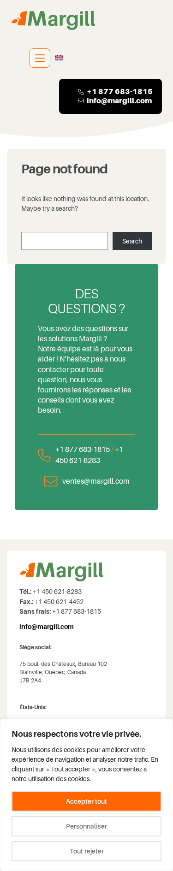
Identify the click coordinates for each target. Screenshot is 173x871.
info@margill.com (119, 100)
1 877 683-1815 (122, 91)
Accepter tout (86, 801)
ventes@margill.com (96, 481)
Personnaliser (86, 826)
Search (132, 241)
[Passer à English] (59, 58)
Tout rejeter (87, 851)
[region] (86, 795)
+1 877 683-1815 (82, 449)
